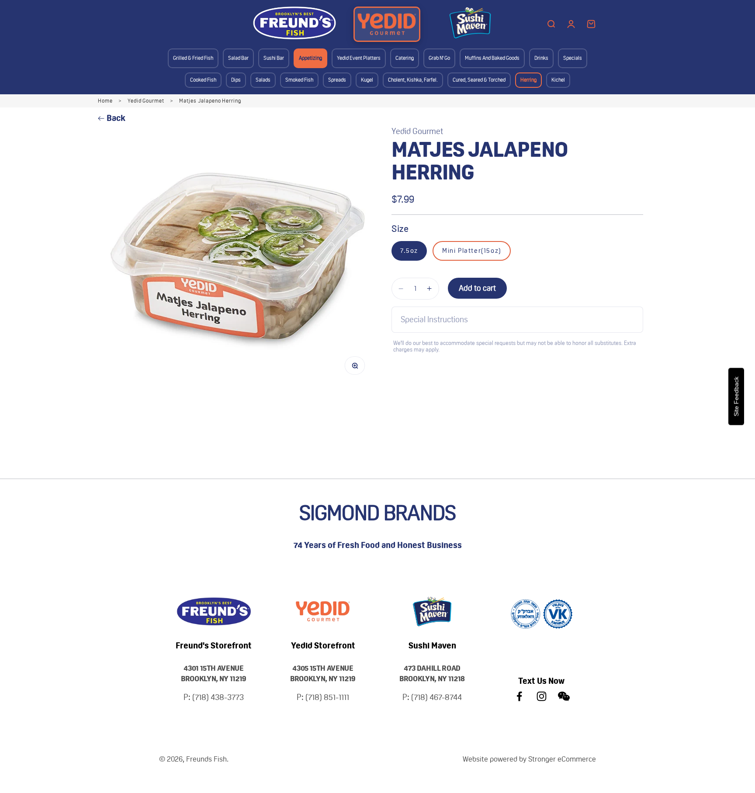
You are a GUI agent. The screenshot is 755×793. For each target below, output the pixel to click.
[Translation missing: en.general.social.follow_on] (519, 696)
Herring (528, 80)
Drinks (541, 58)
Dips (236, 80)
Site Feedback (736, 397)
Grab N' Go (439, 58)
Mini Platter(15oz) (471, 251)
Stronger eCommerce (562, 759)
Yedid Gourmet (146, 101)
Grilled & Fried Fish (193, 58)
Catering (404, 58)
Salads (263, 80)
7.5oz (409, 251)
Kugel (367, 80)
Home (105, 101)
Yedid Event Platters (359, 58)
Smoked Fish (299, 80)
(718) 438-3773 (218, 697)
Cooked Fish (203, 80)
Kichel (558, 80)
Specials (572, 58)
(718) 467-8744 (436, 697)
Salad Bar (238, 58)
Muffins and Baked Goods (492, 58)
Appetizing (310, 58)
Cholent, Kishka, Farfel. (413, 80)
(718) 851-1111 (327, 697)
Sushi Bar (273, 58)
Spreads (337, 80)
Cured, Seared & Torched (479, 80)
